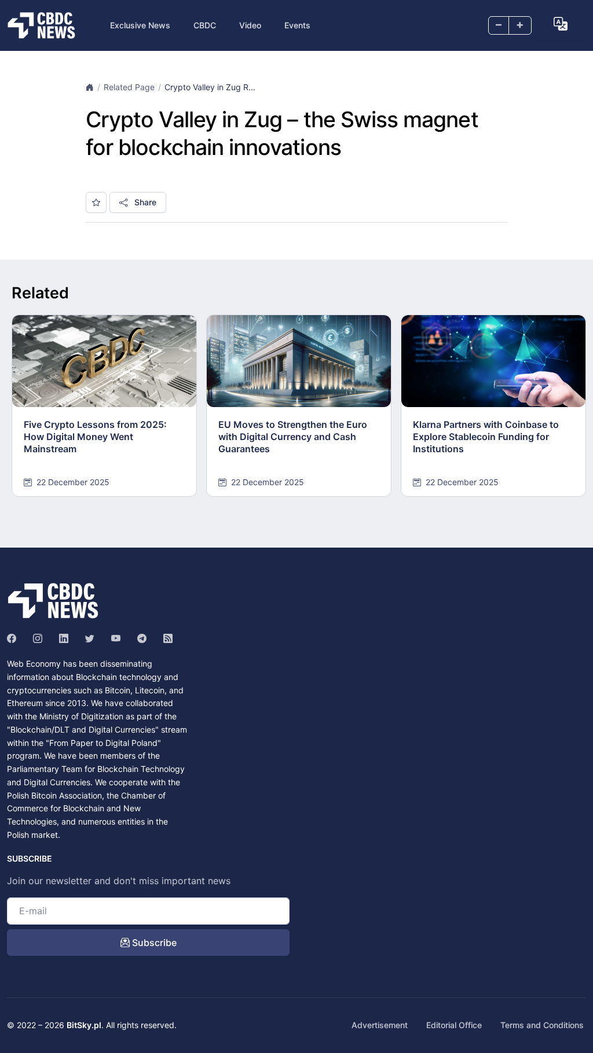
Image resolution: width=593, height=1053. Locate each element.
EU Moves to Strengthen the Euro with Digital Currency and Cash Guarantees (292, 437)
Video (250, 25)
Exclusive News (140, 25)
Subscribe (153, 942)
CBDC (204, 25)
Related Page (129, 87)
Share (144, 202)
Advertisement (380, 1025)
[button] (560, 24)
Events (297, 25)
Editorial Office (454, 1025)
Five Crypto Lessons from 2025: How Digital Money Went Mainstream (95, 437)
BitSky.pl (84, 1025)
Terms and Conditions (542, 1025)
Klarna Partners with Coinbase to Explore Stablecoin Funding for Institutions (486, 437)
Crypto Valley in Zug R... (209, 87)
